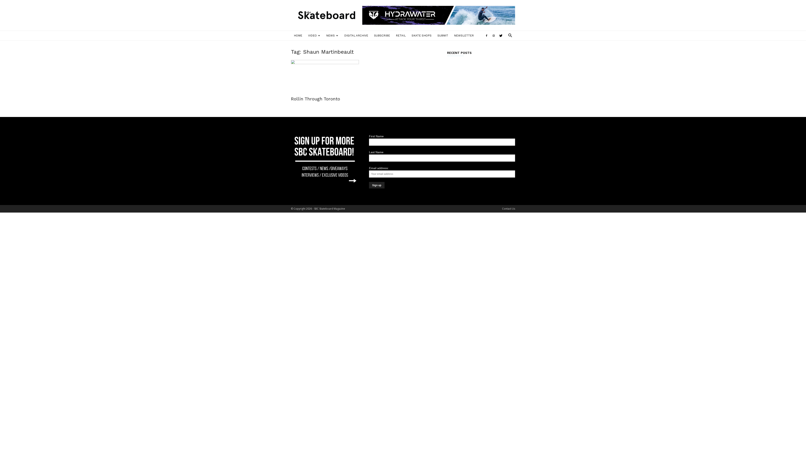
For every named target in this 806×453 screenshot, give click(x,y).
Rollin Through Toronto (315, 98)
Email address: (379, 168)
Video (312, 35)
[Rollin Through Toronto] (325, 76)
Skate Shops (422, 35)
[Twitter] (501, 36)
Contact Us (508, 208)
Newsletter (464, 35)
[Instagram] (494, 36)
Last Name (376, 152)
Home (298, 35)
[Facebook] (486, 36)
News (330, 35)
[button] (510, 36)
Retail (401, 35)
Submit (442, 35)
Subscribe (382, 35)
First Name (376, 136)
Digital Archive (356, 35)
